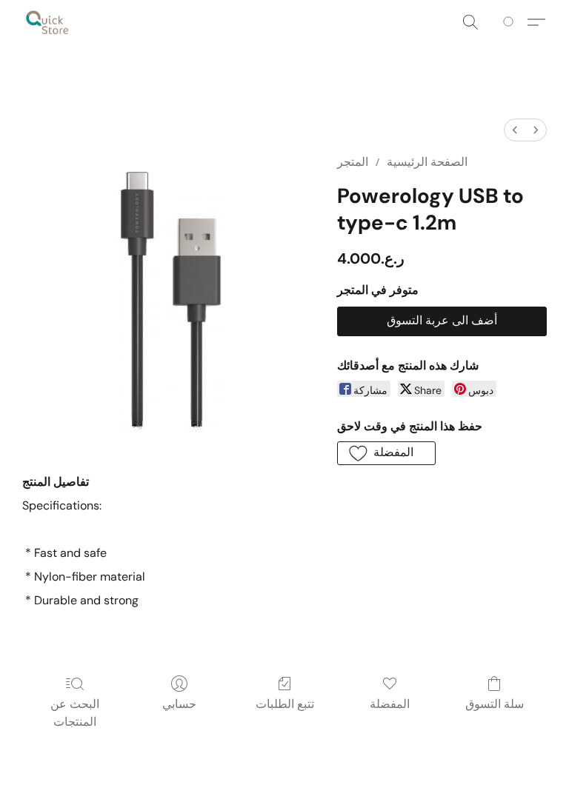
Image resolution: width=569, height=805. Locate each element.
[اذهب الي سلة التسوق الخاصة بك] (510, 22)
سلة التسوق (494, 704)
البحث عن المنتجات (74, 712)
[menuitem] (515, 130)
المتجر (352, 162)
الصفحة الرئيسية (427, 162)
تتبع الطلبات (285, 704)
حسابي (179, 704)
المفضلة (390, 704)
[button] (47, 22)
